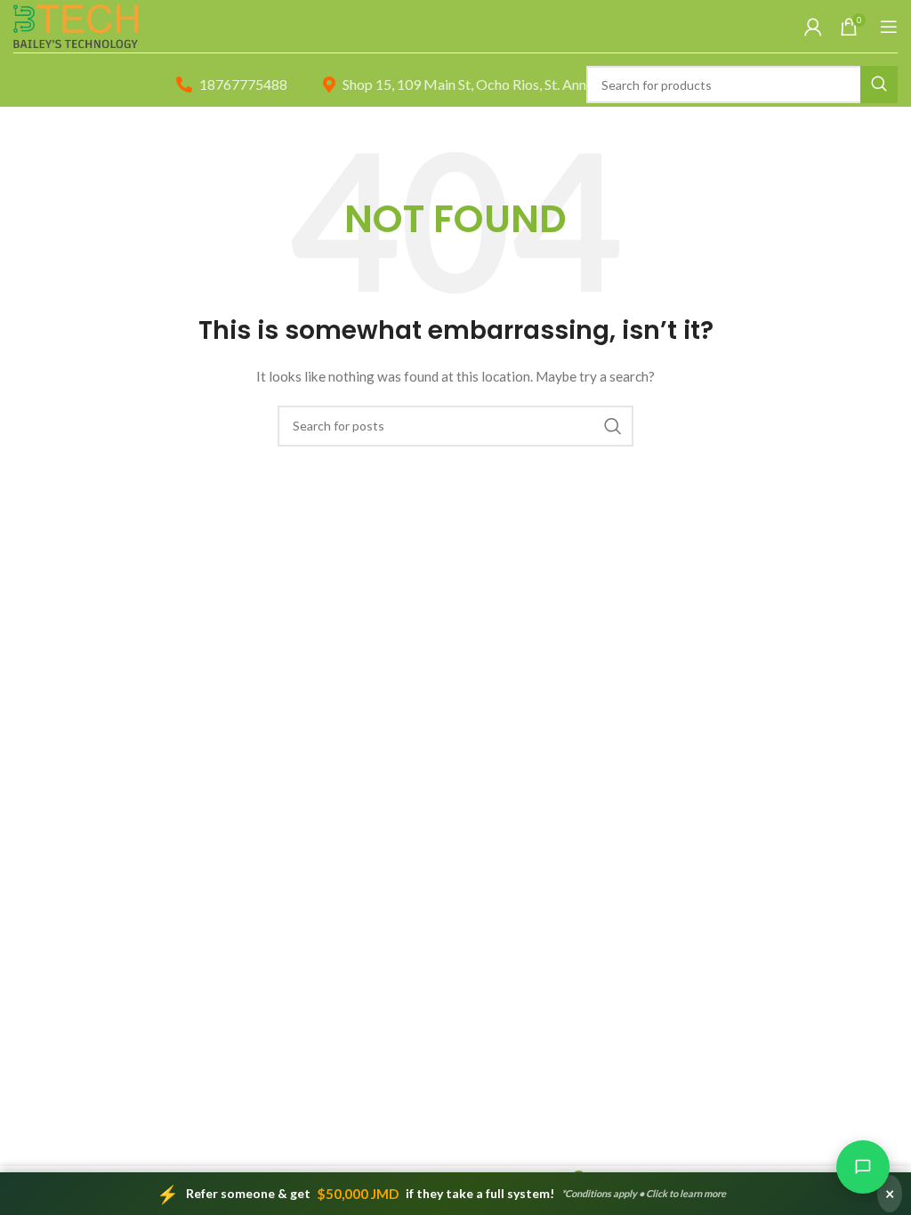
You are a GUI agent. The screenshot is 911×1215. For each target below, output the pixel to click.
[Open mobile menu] (889, 26)
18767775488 (243, 84)
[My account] (813, 26)
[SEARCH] (879, 84)
